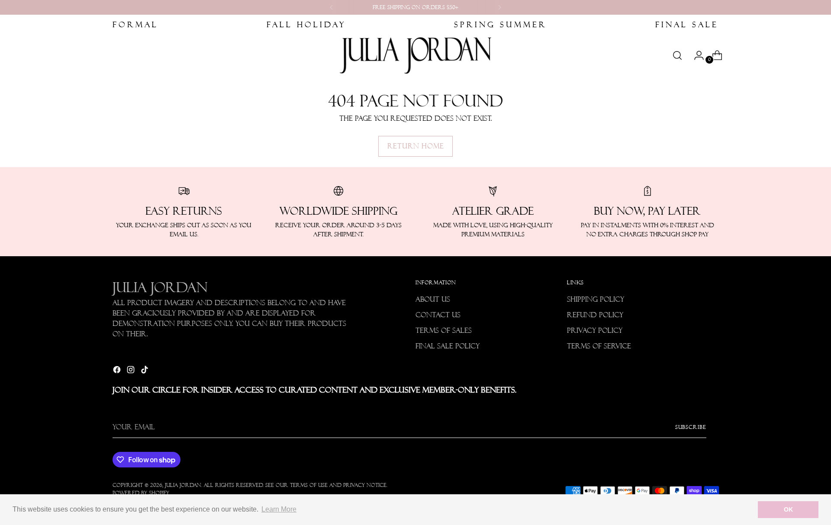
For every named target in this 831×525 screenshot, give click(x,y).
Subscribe (690, 427)
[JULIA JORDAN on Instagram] (131, 371)
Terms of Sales (444, 330)
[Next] (499, 7)
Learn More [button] (278, 509)
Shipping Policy (595, 299)
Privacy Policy (594, 330)
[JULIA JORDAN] (415, 55)
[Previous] (331, 7)
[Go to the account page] (695, 55)
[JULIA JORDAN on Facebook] (118, 371)
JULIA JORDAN (183, 485)
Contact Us (438, 315)
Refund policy (595, 315)
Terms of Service (599, 346)
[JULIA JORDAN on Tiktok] (145, 371)
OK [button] (788, 509)
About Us (433, 299)
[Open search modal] (677, 55)
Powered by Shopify (141, 493)
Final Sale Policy (448, 346)
